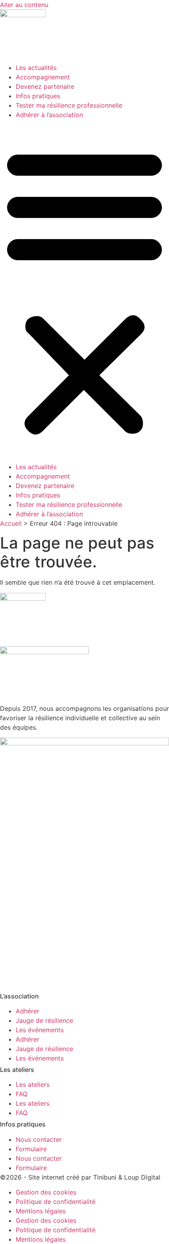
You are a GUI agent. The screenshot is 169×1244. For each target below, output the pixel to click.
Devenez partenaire (45, 86)
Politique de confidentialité (56, 1201)
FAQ (22, 1094)
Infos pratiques (38, 96)
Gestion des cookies (46, 1192)
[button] (84, 290)
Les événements (40, 1030)
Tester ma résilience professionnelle (69, 105)
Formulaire (31, 1149)
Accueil (11, 523)
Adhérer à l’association (49, 115)
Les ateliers (33, 1084)
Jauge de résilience (44, 1020)
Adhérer (27, 1011)
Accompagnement (43, 77)
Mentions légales (41, 1211)
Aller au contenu (24, 5)
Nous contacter (39, 1139)
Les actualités (36, 68)
